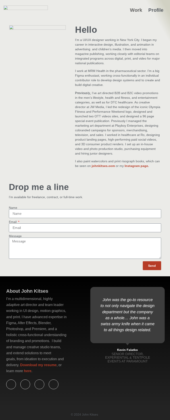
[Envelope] (11, 384)
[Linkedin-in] (39, 384)
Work (136, 10)
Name (13, 207)
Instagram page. (137, 166)
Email (13, 221)
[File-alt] (25, 384)
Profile (155, 10)
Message (15, 236)
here (27, 371)
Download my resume (38, 365)
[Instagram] (53, 384)
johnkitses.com (103, 166)
